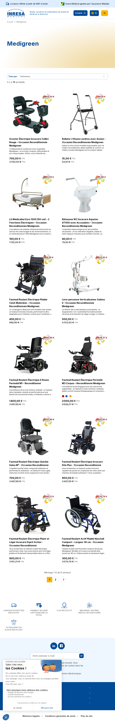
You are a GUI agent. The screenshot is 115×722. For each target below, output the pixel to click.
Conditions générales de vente (60, 716)
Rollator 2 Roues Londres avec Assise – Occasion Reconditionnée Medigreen (84, 140)
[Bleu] (66, 396)
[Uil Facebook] (61, 645)
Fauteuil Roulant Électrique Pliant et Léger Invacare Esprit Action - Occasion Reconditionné (29, 542)
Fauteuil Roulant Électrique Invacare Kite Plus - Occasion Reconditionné (82, 463)
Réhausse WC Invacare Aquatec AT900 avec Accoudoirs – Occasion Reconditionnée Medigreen (82, 222)
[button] (80, 13)
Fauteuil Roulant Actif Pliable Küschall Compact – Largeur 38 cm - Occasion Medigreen (83, 542)
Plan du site (86, 716)
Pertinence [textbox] (25, 76)
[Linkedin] (53, 645)
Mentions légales (31, 716)
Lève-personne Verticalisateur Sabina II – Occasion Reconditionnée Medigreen (83, 303)
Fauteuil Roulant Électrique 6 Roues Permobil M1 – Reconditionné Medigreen (29, 383)
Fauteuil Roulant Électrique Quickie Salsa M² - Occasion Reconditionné (29, 463)
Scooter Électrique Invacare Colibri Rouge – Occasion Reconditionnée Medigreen (29, 142)
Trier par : (13, 76)
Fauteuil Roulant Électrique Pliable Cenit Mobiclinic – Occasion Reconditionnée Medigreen (28, 303)
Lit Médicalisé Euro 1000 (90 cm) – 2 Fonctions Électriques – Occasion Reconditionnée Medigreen (29, 222)
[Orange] (70, 396)
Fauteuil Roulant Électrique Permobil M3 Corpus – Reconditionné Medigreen (83, 381)
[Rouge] (63, 396)
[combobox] (63, 76)
